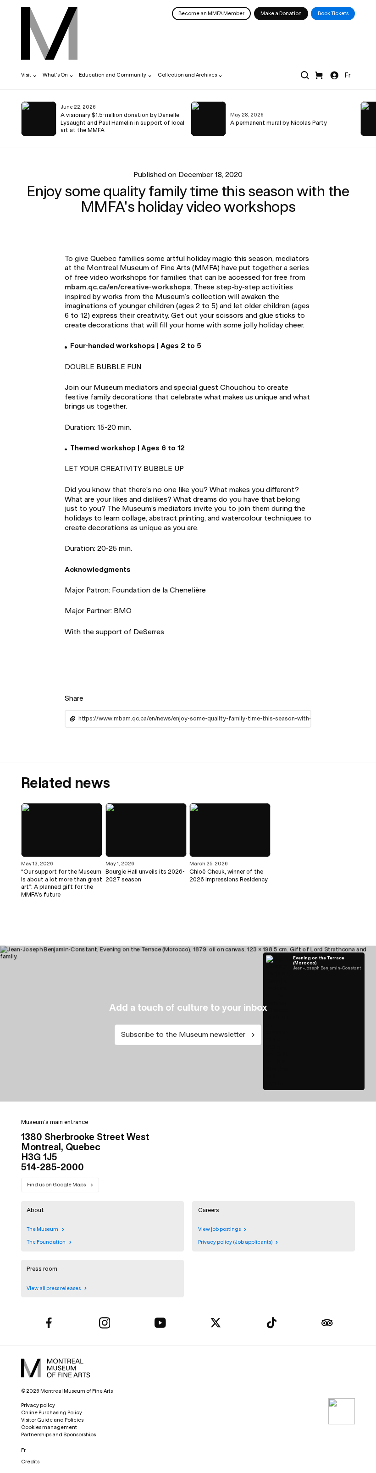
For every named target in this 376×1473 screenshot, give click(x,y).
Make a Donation (281, 13)
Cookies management (49, 1427)
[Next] (349, 119)
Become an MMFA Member (211, 13)
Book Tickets (333, 13)
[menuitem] (49, 33)
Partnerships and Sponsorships (58, 1434)
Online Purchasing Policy (51, 1412)
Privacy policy (38, 1405)
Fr (347, 75)
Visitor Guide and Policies (52, 1420)
